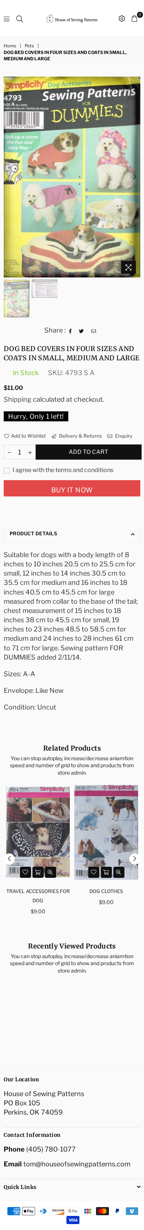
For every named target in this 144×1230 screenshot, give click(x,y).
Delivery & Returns (80, 436)
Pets (29, 45)
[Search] (19, 18)
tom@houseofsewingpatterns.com (76, 1164)
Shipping (17, 399)
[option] (72, 177)
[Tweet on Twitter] (81, 330)
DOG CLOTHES (106, 891)
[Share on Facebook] (70, 330)
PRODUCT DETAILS (33, 533)
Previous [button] (9, 176)
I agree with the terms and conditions (62, 470)
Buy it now (72, 490)
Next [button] (134, 176)
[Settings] (121, 18)
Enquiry (123, 436)
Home (10, 45)
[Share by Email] (93, 330)
